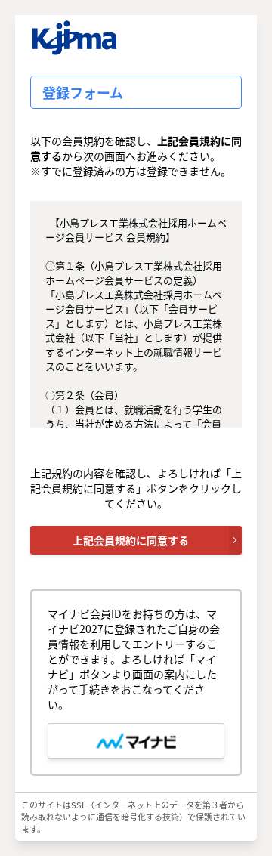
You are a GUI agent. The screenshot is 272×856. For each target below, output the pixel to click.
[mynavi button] (136, 741)
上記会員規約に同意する (131, 540)
